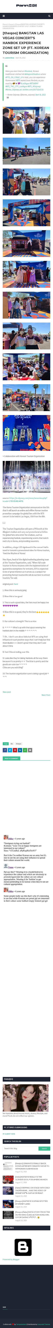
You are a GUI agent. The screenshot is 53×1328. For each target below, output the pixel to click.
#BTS (18, 80)
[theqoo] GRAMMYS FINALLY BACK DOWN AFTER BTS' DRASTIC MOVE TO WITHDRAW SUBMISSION (32, 1166)
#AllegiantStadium (32, 74)
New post (7, 692)
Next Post (46, 695)
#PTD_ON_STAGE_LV (13, 77)
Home (5, 24)
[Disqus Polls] (26, 797)
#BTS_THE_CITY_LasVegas (16, 86)
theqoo (11, 24)
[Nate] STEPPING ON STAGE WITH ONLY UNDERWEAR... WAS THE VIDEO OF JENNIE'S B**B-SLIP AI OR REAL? (32, 1190)
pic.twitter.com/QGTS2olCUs (31, 89)
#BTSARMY (34, 83)
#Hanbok (28, 71)
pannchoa (9, 58)
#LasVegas (25, 83)
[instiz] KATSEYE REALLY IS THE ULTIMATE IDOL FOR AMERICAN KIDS (31, 1178)
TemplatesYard (21, 1324)
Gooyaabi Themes (43, 1324)
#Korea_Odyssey (12, 89)
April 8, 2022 (41, 94)
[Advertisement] (26, 720)
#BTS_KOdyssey (34, 86)
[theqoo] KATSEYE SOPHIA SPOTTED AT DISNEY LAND (31, 1202)
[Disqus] (26, 868)
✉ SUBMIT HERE (9, 1134)
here (16, 584)
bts (12, 744)
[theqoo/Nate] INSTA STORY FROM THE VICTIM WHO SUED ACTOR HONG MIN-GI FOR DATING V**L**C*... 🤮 (32, 1214)
